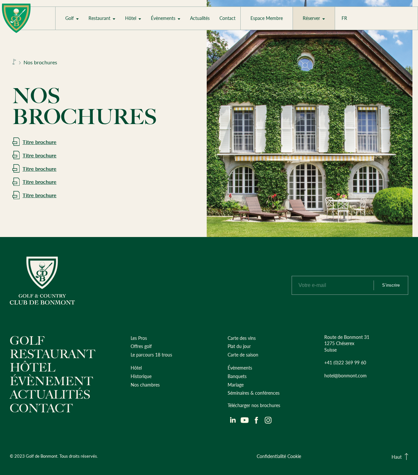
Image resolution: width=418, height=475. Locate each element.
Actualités (200, 18)
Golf (69, 18)
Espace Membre (266, 18)
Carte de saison (243, 354)
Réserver (311, 18)
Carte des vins (242, 338)
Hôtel (130, 18)
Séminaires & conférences (254, 392)
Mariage (162, 38)
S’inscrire (391, 285)
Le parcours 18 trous (151, 354)
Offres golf (141, 346)
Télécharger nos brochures (254, 405)
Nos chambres (142, 38)
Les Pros (77, 38)
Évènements (163, 18)
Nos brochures (40, 62)
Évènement (51, 381)
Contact (227, 18)
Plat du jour (103, 38)
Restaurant (99, 18)
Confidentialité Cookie (279, 456)
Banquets (237, 376)
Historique (141, 376)
